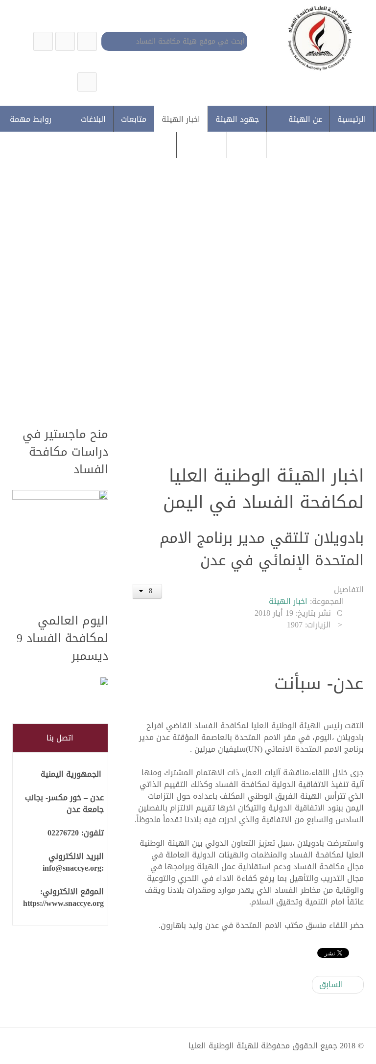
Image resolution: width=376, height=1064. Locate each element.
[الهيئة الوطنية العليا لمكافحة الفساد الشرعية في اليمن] (87, 41)
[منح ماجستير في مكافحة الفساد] (60, 546)
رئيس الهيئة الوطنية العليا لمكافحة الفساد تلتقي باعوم (182, 330)
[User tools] (147, 591)
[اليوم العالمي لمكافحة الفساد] (60, 682)
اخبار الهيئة (288, 601)
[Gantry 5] (318, 37)
